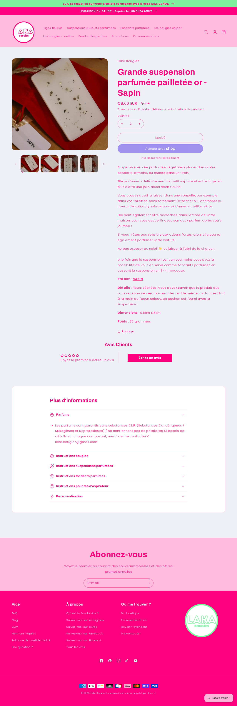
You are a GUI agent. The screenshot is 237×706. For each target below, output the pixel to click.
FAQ (14, 613)
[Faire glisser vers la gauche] (16, 164)
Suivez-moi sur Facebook (84, 633)
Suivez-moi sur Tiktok (81, 627)
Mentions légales (24, 633)
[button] (206, 32)
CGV (15, 627)
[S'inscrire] (149, 583)
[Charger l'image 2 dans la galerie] (50, 164)
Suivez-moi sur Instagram (85, 620)
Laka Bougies (98, 693)
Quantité (123, 116)
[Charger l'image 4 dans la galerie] (89, 164)
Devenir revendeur (134, 627)
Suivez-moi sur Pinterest (83, 640)
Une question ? (22, 647)
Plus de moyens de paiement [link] (160, 157)
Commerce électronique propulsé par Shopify (131, 693)
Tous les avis (75, 647)
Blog (15, 620)
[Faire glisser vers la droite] (104, 164)
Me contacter (131, 633)
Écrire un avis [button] (150, 358)
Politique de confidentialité (31, 640)
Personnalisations (134, 620)
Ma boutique (130, 613)
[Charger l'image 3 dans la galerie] (70, 164)
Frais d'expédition (150, 109)
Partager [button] (128, 331)
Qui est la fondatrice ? (82, 613)
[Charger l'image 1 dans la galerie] (30, 164)
